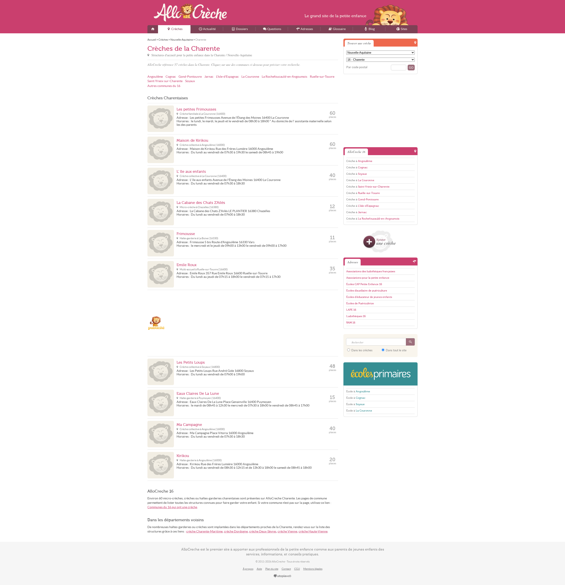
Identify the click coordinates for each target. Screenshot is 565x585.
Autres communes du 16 (163, 86)
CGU (297, 568)
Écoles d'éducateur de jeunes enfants (369, 297)
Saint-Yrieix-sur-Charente (165, 81)
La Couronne (250, 76)
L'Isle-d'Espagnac (227, 76)
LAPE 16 (351, 309)
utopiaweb (282, 576)
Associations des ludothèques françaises (370, 271)
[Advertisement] (257, 323)
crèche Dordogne (236, 531)
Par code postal (356, 67)
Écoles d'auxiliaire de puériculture (366, 290)
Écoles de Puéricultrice (360, 303)
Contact (286, 568)
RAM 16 (350, 322)
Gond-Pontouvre (190, 76)
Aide (259, 568)
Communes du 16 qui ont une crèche (172, 507)
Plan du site (271, 568)
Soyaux (190, 81)
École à (358, 391)
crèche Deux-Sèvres (262, 531)
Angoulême (155, 76)
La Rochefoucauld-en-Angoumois (284, 76)
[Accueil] (152, 29)
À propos (248, 568)
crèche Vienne (287, 531)
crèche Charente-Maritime (204, 531)
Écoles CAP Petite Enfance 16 (364, 284)
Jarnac (208, 76)
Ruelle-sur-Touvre (322, 76)
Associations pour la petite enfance (367, 277)
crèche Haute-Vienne (313, 531)
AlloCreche (190, 13)
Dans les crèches (362, 350)
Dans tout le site (396, 350)
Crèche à (359, 161)
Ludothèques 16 (356, 316)
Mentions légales (312, 568)
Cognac (171, 76)
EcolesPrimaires (380, 374)
